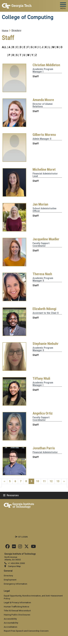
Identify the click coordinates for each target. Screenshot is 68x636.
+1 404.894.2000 (16, 563)
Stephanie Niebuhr (46, 343)
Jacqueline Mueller (46, 239)
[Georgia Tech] (19, 505)
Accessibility (10, 618)
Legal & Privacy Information (17, 602)
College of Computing (27, 17)
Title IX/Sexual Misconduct (17, 610)
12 (52, 481)
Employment (10, 579)
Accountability (11, 622)
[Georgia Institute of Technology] (17, 4)
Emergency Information (15, 583)
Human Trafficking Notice (16, 606)
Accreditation (10, 627)
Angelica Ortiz (43, 413)
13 (58, 481)
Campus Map (14, 566)
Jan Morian (40, 204)
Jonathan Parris (44, 448)
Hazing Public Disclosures (17, 614)
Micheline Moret (44, 169)
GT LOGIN (23, 536)
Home (5, 30)
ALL (4, 47)
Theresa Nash (42, 274)
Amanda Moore (43, 99)
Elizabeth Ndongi (44, 308)
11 (45, 481)
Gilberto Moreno (44, 134)
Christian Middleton (46, 65)
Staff (36, 76)
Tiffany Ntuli (41, 378)
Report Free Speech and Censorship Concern (26, 631)
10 (38, 481)
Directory (16, 30)
